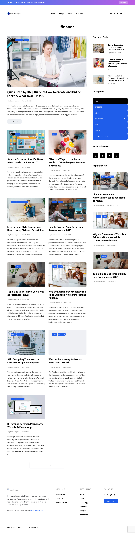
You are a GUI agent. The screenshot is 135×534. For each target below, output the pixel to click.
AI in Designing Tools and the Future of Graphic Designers (23, 361)
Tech (26, 40)
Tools (25, 202)
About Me (59, 499)
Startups (19, 40)
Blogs (61, 13)
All (12, 40)
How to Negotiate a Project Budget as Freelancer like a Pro (116, 47)
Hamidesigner (14, 101)
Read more (14, 121)
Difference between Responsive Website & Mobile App (25, 425)
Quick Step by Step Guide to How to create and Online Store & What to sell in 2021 (44, 94)
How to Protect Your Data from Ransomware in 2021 (66, 228)
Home (53, 13)
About (70, 13)
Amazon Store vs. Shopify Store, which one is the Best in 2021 (25, 161)
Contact (79, 13)
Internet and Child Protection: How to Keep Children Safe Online (25, 228)
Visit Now (123, 2)
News (13, 202)
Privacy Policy (61, 503)
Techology (84, 503)
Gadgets (110, 107)
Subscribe (111, 501)
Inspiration (84, 515)
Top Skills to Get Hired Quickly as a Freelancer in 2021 (25, 293)
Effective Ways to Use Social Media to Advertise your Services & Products (67, 162)
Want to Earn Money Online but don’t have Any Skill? (65, 361)
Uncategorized (110, 137)
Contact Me (60, 495)
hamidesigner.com (37, 510)
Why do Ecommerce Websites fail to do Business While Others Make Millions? (67, 294)
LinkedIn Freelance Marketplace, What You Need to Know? (109, 197)
